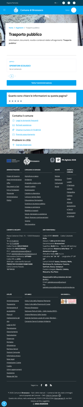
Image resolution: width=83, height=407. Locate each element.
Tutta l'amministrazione (41, 82)
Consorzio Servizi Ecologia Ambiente (38, 321)
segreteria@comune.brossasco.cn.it (24, 253)
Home (11, 27)
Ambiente (28, 179)
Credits (9, 366)
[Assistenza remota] (59, 395)
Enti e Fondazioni (13, 190)
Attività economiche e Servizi (71, 206)
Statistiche (10, 373)
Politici (9, 200)
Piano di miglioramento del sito (13, 318)
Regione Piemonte (12, 3)
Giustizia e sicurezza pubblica (35, 203)
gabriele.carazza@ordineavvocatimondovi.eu (59, 287)
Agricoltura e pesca (31, 176)
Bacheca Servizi (12, 349)
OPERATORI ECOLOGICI (20, 65)
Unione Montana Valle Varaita (35, 314)
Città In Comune (52, 395)
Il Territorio (70, 185)
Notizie (57, 176)
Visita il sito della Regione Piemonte (37, 300)
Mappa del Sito (12, 376)
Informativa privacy (14, 355)
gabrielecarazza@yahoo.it (57, 282)
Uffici (11, 61)
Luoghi (69, 182)
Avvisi (57, 186)
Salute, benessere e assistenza (36, 214)
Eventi (69, 178)
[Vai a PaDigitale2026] (63, 159)
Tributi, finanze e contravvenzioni (36, 217)
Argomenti (19, 27)
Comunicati (59, 183)
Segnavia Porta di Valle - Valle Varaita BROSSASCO (43, 311)
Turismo (27, 221)
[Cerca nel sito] (73, 10)
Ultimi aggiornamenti (14, 369)
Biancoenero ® (59, 398)
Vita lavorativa (30, 224)
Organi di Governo (13, 176)
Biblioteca (58, 179)
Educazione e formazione (34, 200)
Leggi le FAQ (11, 324)
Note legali (10, 359)
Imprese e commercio (32, 207)
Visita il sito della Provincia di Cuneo (37, 304)
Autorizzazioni (30, 190)
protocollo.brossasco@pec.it (21, 251)
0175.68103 (13, 241)
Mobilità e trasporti (31, 210)
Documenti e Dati (13, 186)
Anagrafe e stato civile (33, 183)
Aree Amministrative (14, 179)
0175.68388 (14, 243)
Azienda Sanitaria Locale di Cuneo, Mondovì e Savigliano (45, 318)
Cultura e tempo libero (33, 196)
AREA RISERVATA (41, 403)
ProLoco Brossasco (31, 307)
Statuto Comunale (13, 352)
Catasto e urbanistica (32, 193)
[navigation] (4, 10)
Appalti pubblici (30, 186)
